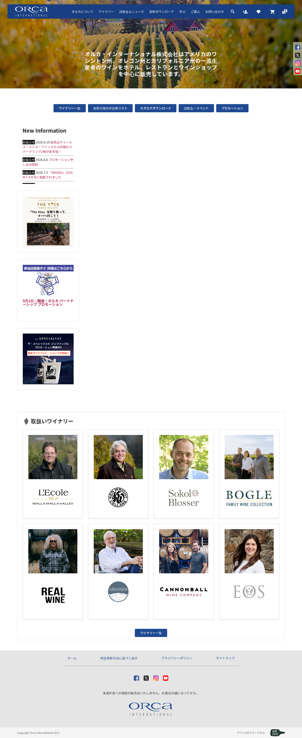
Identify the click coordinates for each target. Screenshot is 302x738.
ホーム (72, 658)
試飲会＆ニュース (131, 11)
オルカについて (82, 11)
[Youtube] (165, 677)
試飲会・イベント (196, 108)
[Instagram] (156, 677)
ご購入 (195, 11)
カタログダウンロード (155, 108)
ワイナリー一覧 (69, 108)
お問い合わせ (214, 11)
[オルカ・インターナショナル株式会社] (151, 709)
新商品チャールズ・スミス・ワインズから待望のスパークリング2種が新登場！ (47, 147)
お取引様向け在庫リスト (110, 108)
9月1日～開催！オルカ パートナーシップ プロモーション (48, 302)
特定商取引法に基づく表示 (119, 658)
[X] (146, 677)
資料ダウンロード (161, 11)
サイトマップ (225, 658)
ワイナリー (106, 11)
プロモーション (232, 108)
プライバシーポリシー (176, 658)
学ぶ (182, 11)
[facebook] (136, 677)
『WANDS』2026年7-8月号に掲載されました (48, 174)
